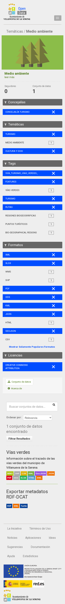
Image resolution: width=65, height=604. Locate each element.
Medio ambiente (39, 31)
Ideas (52, 537)
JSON (51, 473)
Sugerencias (15, 547)
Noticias (12, 537)
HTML (31, 478)
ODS (16, 478)
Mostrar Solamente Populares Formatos (32, 346)
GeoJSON (41, 473)
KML (31, 473)
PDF (9, 478)
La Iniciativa (14, 528)
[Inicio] (17, 12)
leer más (9, 77)
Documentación (40, 547)
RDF (9, 506)
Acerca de (16, 388)
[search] (54, 404)
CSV (24, 473)
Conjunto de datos (21, 381)
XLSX (23, 478)
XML (39, 478)
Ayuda (11, 556)
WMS (10, 473)
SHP (17, 473)
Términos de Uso (40, 528)
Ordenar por (13, 417)
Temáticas (14, 31)
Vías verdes (18, 452)
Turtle (24, 506)
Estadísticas (30, 556)
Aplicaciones (33, 537)
